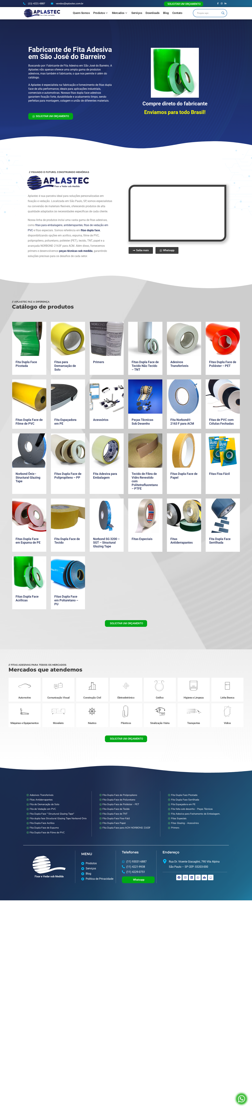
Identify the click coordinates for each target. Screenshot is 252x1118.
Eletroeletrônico (125, 694)
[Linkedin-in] (225, 3)
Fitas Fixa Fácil (219, 470)
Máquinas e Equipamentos (24, 720)
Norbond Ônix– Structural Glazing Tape (28, 474)
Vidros (227, 720)
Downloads (153, 13)
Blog (166, 13)
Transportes (193, 720)
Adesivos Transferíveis (179, 360)
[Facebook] (179, 874)
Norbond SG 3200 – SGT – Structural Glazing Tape (106, 539)
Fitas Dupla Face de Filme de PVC (29, 418)
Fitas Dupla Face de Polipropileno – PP (67, 472)
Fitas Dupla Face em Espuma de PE (28, 537)
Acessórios (100, 416)
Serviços (136, 13)
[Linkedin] (191, 874)
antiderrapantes (72, 222)
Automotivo (24, 694)
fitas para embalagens (48, 222)
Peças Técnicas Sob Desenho (142, 418)
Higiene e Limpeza (194, 694)
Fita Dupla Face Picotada (26, 360)
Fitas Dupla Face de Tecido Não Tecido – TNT (145, 362)
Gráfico (160, 694)
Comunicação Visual (58, 694)
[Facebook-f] (217, 3)
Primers (98, 359)
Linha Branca (227, 694)
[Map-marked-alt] (204, 874)
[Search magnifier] (223, 13)
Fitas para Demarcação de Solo (65, 362)
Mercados (118, 13)
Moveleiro (58, 720)
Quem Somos (81, 13)
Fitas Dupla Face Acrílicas (27, 595)
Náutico (92, 720)
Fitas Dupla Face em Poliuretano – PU (66, 597)
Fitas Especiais (142, 536)
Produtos (99, 13)
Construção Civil (92, 694)
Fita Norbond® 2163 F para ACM (182, 418)
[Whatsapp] (198, 874)
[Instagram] (221, 3)
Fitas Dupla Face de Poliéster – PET (222, 360)
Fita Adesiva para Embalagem (105, 472)
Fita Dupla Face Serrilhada (220, 537)
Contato (177, 13)
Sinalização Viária (159, 720)
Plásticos (126, 720)
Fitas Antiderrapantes (181, 537)
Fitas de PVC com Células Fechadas (221, 418)
